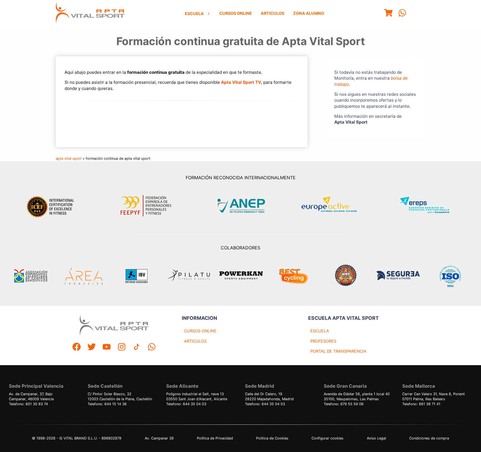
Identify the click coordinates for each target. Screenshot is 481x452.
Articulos (272, 13)
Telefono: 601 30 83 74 (28, 404)
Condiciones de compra (429, 438)
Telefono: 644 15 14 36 (107, 404)
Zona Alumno (308, 13)
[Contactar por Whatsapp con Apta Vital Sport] (402, 13)
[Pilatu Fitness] (189, 276)
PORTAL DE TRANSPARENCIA (338, 351)
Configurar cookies (327, 438)
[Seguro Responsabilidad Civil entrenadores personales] (398, 276)
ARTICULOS (195, 341)
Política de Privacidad (215, 438)
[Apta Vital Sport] (90, 13)
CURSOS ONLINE (200, 330)
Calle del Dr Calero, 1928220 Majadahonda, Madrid (269, 396)
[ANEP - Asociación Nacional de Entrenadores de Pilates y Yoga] (240, 206)
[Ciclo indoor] (293, 276)
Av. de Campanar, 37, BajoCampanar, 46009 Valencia (31, 396)
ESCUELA (319, 330)
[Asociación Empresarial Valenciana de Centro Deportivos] (30, 276)
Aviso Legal (376, 438)
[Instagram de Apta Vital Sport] (122, 347)
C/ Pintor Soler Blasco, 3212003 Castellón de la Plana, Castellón (120, 396)
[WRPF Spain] (346, 276)
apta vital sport (69, 158)
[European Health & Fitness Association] (335, 206)
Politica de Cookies (272, 438)
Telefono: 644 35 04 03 (186, 404)
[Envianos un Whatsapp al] (152, 347)
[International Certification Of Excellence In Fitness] (51, 206)
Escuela (194, 13)
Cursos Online (235, 13)
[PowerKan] (241, 276)
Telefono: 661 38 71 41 (421, 404)
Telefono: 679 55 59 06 (344, 404)
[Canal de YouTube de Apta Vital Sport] (107, 347)
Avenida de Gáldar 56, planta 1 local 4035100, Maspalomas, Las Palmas (357, 396)
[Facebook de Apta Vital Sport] (77, 347)
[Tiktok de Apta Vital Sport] (137, 347)
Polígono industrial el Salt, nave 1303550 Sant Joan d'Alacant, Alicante (196, 396)
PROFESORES (323, 341)
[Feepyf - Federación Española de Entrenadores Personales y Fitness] (146, 206)
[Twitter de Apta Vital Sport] (92, 347)
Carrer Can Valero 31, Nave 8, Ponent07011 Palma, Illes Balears (433, 396)
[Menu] (388, 13)
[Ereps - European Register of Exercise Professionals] (429, 206)
